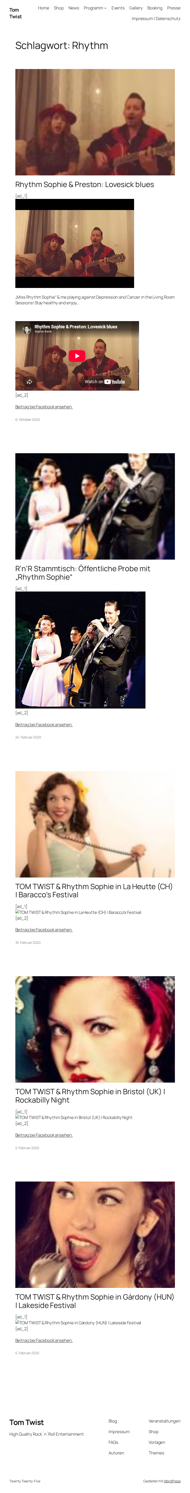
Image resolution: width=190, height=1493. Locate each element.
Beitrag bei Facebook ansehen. (44, 406)
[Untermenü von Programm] (105, 8)
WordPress (172, 1481)
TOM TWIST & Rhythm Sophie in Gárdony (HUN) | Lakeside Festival (95, 1301)
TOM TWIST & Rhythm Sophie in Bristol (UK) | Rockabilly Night (90, 1095)
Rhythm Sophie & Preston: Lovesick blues (84, 184)
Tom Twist (15, 13)
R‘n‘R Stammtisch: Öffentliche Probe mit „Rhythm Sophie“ (82, 572)
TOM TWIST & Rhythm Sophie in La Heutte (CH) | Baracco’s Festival (94, 890)
